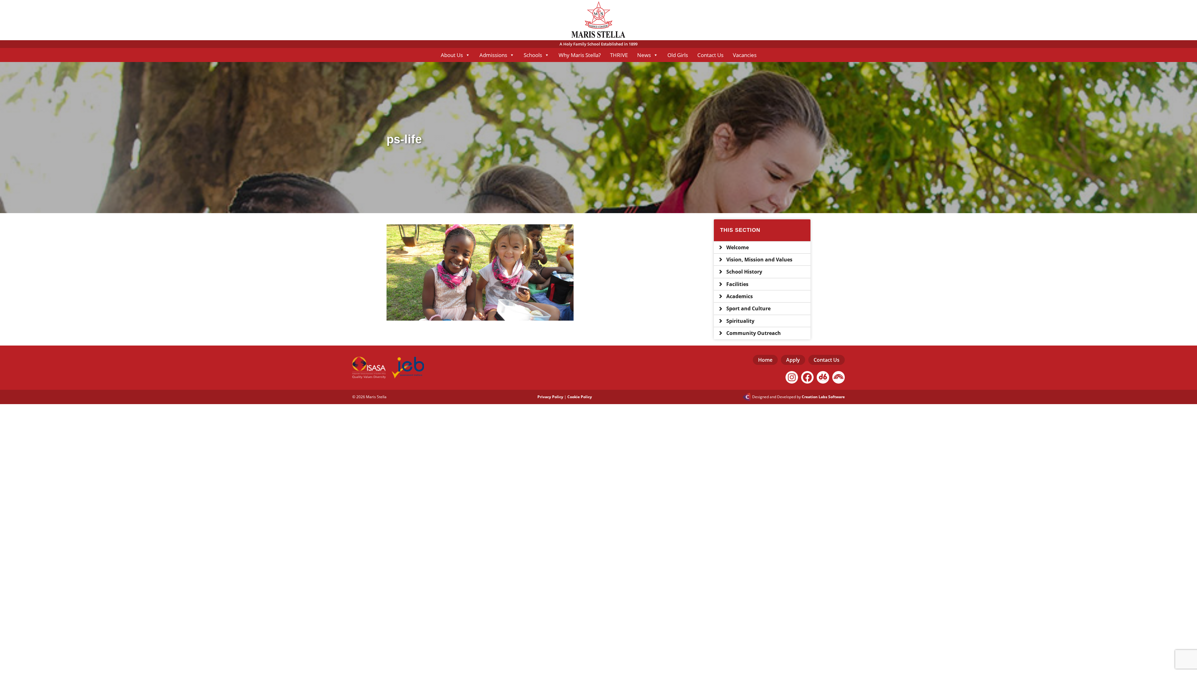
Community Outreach (753, 333)
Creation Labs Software (823, 397)
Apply (793, 359)
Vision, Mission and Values (759, 259)
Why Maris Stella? (580, 55)
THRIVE (619, 55)
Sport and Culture (748, 308)
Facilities (737, 284)
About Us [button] (452, 55)
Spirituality (740, 320)
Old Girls (677, 55)
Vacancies (745, 55)
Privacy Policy (550, 396)
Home (765, 359)
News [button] (644, 55)
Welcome (737, 247)
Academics (739, 296)
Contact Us (710, 55)
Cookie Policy (579, 396)
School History (744, 271)
